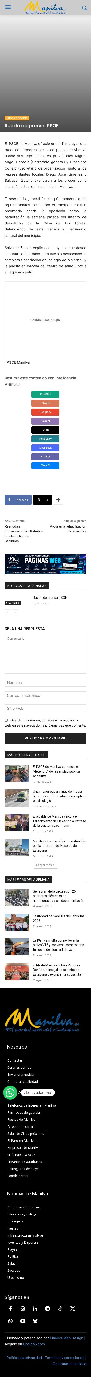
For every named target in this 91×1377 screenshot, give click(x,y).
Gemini (45, 421)
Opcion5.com (34, 1344)
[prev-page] (7, 612)
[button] (10, 1093)
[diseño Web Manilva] (45, 564)
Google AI (45, 412)
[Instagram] (22, 1309)
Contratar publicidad (69, 1364)
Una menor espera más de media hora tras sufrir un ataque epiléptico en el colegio (59, 796)
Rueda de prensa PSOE (50, 598)
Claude (45, 403)
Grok (46, 429)
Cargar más (44, 865)
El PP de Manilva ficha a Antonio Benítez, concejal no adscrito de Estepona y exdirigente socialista (57, 969)
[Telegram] (47, 1309)
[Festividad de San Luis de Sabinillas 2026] (17, 922)
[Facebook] (10, 1309)
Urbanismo (12, 602)
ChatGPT (45, 394)
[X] (72, 1309)
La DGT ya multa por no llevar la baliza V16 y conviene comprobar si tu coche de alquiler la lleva (59, 945)
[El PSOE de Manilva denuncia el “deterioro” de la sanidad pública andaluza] (17, 773)
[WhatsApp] (10, 1321)
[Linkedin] (35, 1309)
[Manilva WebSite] (45, 7)
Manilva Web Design (66, 1338)
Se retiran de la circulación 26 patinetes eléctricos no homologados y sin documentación (58, 896)
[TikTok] (60, 1309)
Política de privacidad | (26, 1357)
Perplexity (45, 438)
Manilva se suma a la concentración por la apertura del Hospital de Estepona (59, 845)
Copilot (45, 456)
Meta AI (45, 465)
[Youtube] (22, 1321)
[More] (58, 500)
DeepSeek (45, 447)
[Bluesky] (35, 1321)
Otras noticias (17, 118)
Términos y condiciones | (65, 1357)
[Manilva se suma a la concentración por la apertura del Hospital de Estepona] (17, 847)
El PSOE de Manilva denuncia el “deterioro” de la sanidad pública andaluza (56, 771)
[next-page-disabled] (15, 612)
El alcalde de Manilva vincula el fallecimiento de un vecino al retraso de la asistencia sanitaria (59, 821)
